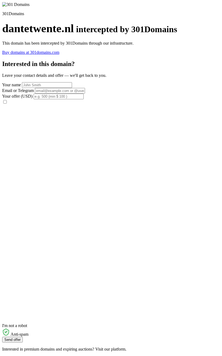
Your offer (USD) (17, 96)
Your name (11, 85)
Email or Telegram (18, 90)
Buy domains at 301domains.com (30, 52)
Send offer (12, 340)
